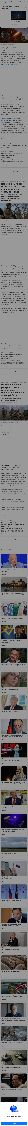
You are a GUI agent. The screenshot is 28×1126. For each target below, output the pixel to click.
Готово (14, 1123)
